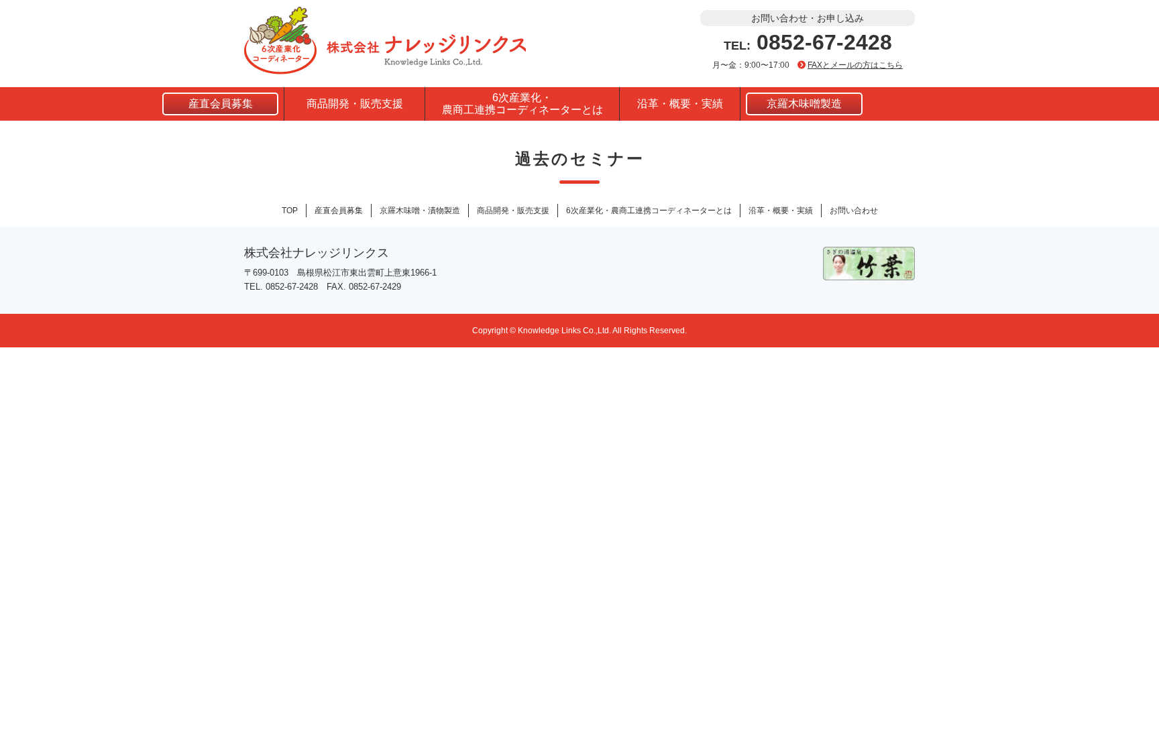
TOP (290, 210)
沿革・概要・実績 (680, 103)
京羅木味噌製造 (804, 103)
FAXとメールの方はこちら (855, 65)
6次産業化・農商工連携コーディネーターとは (522, 103)
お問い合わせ (854, 210)
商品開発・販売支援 (355, 103)
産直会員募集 (220, 103)
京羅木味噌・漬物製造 (420, 210)
